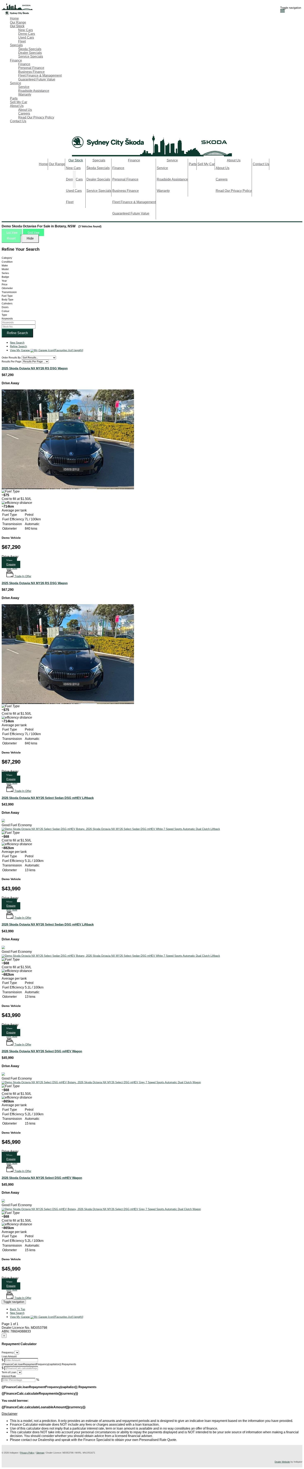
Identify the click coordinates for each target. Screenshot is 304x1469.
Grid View (33, 232)
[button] (12, 568)
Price (4, 284)
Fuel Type (7, 295)
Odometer (7, 288)
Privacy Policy (27, 1452)
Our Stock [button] (17, 26)
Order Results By (11, 357)
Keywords (7, 318)
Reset (11, 238)
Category (7, 257)
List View (11, 232)
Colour (5, 311)
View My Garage (46, 350)
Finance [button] (16, 60)
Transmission (9, 292)
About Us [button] (17, 106)
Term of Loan (9, 1372)
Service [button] (15, 83)
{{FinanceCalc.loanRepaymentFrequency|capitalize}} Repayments (39, 1364)
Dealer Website (282, 1462)
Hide (30, 238)
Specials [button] (16, 45)
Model (5, 269)
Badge (5, 276)
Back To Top (17, 1309)
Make (5, 265)
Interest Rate (9, 1376)
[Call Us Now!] (4, 130)
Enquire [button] (11, 905)
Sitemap (40, 1452)
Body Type (7, 299)
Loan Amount (9, 1356)
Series (5, 273)
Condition (7, 261)
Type (4, 314)
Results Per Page (11, 361)
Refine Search (17, 333)
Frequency (8, 1352)
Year (4, 280)
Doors (5, 307)
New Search (17, 342)
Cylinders (7, 303)
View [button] (9, 560)
